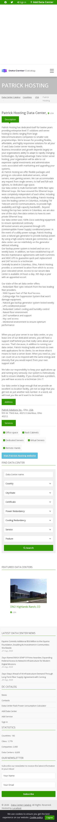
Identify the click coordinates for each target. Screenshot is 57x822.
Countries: (6, 735)
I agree (50, 817)
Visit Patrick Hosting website (20, 455)
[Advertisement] (28, 34)
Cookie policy (36, 817)
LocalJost (16, 808)
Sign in (22, 2)
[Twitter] (12, 2)
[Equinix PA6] (28, 591)
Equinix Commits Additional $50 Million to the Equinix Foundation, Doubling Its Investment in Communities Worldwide (26, 644)
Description (10, 119)
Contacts (6, 700)
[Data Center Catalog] (18, 70)
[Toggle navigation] (51, 71)
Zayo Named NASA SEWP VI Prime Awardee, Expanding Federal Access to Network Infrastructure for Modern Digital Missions (27, 660)
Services (9, 423)
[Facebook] (5, 2)
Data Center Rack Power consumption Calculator (24, 705)
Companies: (7, 746)
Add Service (7, 716)
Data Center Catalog (21, 804)
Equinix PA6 (17, 606)
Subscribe (28, 794)
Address (9, 402)
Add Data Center (43, 2)
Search (30, 547)
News (4, 695)
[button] (27, 601)
